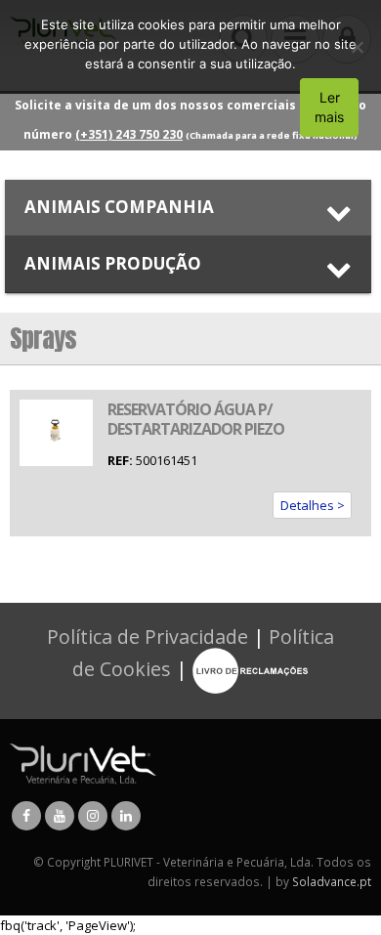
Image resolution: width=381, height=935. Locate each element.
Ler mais (329, 107)
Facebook (26, 815)
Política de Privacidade (147, 636)
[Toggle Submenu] (188, 207)
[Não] (356, 47)
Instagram (92, 815)
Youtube (59, 815)
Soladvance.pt (331, 881)
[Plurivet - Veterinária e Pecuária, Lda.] (83, 762)
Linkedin (126, 815)
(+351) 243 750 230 (129, 134)
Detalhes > (312, 505)
